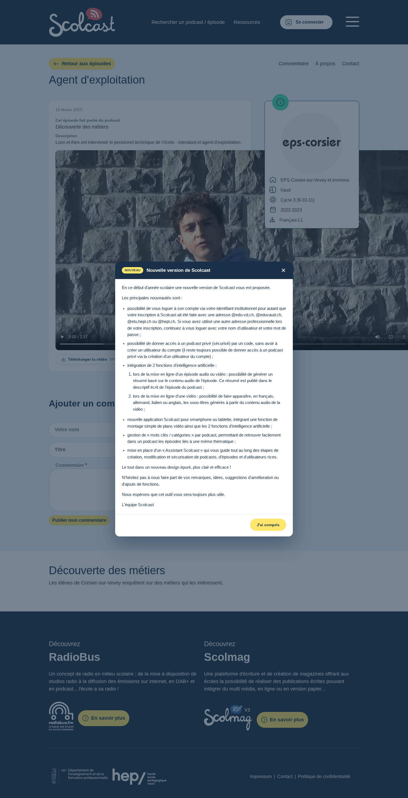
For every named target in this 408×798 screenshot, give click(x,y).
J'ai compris (268, 525)
